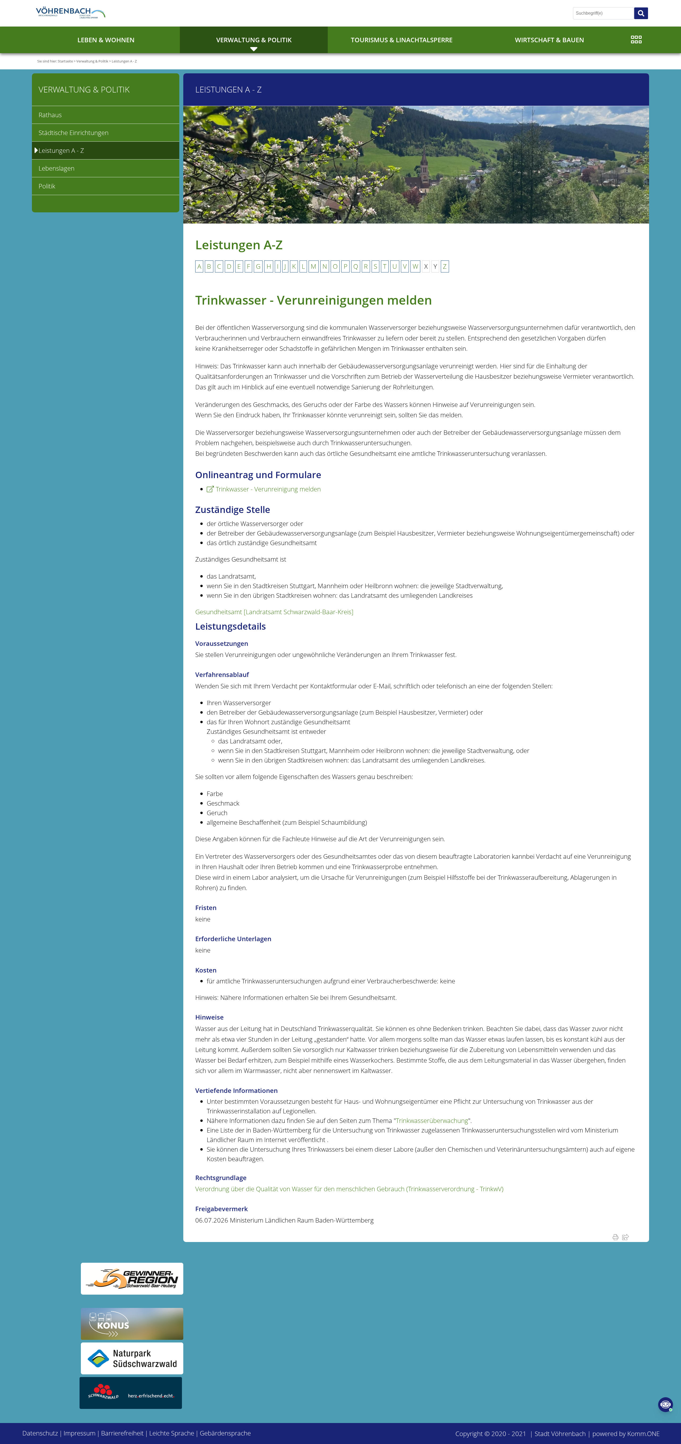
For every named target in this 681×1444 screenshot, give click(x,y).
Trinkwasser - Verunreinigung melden (268, 489)
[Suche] (641, 13)
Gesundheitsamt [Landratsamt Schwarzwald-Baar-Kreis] (274, 611)
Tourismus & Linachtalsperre (401, 39)
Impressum (79, 1433)
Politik (47, 186)
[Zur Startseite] (72, 13)
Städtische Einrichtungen (74, 132)
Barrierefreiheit (122, 1433)
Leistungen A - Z (124, 61)
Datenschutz (40, 1433)
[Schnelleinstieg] (636, 40)
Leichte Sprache (171, 1433)
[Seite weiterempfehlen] (626, 1237)
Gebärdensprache (225, 1433)
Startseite (65, 61)
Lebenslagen (56, 168)
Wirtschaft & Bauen (549, 39)
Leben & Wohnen (106, 39)
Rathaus (50, 114)
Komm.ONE (643, 1433)
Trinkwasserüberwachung (432, 1120)
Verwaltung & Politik (254, 39)
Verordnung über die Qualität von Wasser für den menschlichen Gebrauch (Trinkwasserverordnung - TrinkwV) (349, 1188)
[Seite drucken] (617, 1237)
